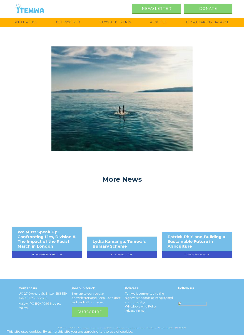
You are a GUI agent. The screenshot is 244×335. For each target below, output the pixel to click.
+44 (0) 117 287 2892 (33, 298)
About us (158, 22)
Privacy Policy (135, 310)
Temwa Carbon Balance (207, 22)
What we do (26, 22)
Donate (208, 8)
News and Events (115, 22)
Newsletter (156, 8)
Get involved (68, 22)
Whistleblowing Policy (141, 306)
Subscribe (90, 312)
